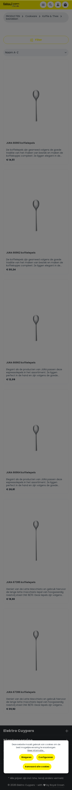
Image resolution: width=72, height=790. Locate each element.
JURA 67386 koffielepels (20, 692)
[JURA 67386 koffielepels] (36, 651)
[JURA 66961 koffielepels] (36, 102)
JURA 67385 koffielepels (20, 582)
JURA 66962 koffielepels (20, 252)
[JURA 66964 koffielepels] (36, 431)
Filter (38, 40)
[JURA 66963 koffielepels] (36, 321)
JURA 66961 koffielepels (20, 143)
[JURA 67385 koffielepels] (36, 541)
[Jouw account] (58, 4)
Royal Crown (57, 785)
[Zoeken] (50, 4)
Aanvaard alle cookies (37, 766)
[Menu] (43, 4)
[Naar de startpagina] (11, 4)
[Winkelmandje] (65, 4)
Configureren (46, 757)
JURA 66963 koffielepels (20, 362)
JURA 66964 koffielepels (21, 472)
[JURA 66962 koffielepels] (36, 211)
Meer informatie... (36, 750)
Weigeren (26, 757)
